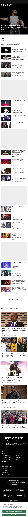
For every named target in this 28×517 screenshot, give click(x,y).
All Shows (4, 451)
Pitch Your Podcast (6, 457)
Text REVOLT (5, 472)
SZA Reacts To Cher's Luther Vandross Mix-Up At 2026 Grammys (17, 234)
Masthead (18, 453)
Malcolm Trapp (17, 67)
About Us (18, 451)
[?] (6, 50)
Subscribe (4, 468)
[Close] (25, 504)
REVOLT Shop (5, 474)
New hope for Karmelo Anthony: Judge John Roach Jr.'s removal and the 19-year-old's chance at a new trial (14, 427)
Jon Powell (6, 431)
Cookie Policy (14, 508)
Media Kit (18, 457)
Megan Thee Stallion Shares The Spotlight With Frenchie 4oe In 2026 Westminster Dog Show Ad (18, 151)
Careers (17, 459)
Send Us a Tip (19, 455)
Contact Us (5, 470)
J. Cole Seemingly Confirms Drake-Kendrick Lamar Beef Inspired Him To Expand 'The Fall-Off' (19, 272)
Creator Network (6, 459)
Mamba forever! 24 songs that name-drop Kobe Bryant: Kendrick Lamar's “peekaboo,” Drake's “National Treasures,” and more (14, 355)
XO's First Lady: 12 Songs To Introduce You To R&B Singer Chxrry (17, 160)
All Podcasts (5, 453)
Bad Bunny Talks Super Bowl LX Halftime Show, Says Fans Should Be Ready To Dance (18, 56)
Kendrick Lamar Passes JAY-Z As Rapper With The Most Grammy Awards (18, 216)
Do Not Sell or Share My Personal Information (14, 511)
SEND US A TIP (14, 484)
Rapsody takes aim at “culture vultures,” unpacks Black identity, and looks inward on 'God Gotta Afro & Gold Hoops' (14, 379)
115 (12, 300)
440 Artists (5, 461)
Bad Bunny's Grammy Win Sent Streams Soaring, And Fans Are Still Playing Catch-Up (18, 109)
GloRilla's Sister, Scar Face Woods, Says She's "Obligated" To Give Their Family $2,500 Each (18, 64)
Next (17, 299)
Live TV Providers (6, 455)
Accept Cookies (14, 514)
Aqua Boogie (6, 31)
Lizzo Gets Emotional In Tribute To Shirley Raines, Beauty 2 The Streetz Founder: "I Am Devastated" (19, 288)
